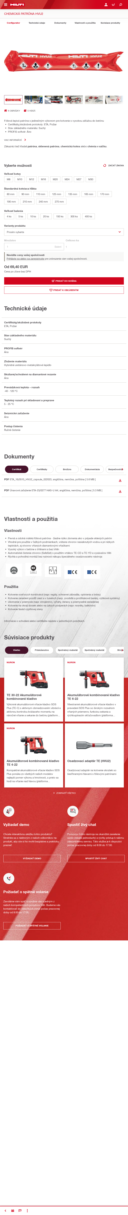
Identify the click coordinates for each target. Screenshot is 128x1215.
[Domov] (17, 4)
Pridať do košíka (66, 281)
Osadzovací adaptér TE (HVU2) (88, 761)
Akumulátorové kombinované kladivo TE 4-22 (33, 762)
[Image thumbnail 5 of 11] (94, 99)
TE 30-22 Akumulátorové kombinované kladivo (24, 696)
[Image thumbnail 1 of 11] (13, 99)
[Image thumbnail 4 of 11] (74, 99)
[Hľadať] (120, 4)
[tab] (13, 22)
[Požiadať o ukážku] (12, 1210)
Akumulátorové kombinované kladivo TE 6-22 (93, 696)
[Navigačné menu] (5, 4)
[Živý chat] (20, 1210)
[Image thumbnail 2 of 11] (33, 99)
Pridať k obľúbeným (65, 290)
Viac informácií (13, 140)
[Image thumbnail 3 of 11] (53, 99)
